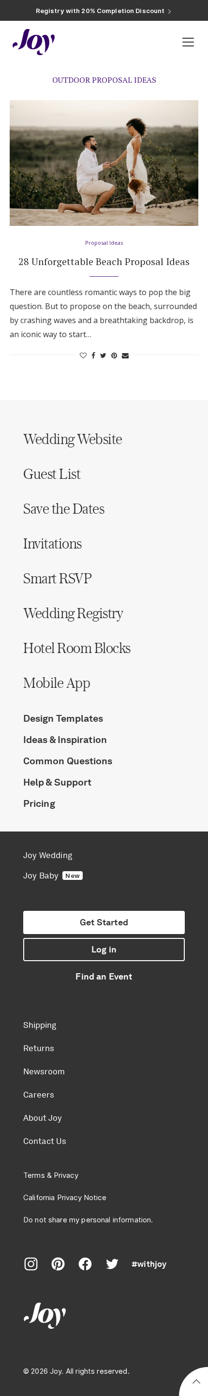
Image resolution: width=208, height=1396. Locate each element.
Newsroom (44, 1071)
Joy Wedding (47, 855)
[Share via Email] (125, 355)
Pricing (39, 803)
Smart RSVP (57, 578)
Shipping (39, 1025)
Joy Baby (51, 875)
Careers (38, 1094)
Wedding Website (72, 438)
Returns (38, 1048)
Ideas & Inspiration (65, 739)
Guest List (51, 473)
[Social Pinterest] (58, 1264)
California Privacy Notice (64, 1197)
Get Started (104, 922)
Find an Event (103, 976)
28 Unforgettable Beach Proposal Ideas (104, 261)
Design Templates (63, 718)
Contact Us (44, 1141)
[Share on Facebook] (93, 355)
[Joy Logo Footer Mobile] (104, 1317)
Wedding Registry (73, 613)
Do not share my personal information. (88, 1219)
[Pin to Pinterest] (114, 355)
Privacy (66, 1175)
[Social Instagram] (31, 1264)
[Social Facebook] (85, 1264)
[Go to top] (196, 1383)
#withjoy (149, 1264)
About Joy (42, 1118)
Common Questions (68, 761)
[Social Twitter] (112, 1264)
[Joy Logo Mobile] (34, 42)
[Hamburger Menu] (188, 42)
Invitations (52, 543)
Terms (34, 1175)
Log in (104, 949)
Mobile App (56, 682)
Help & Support (57, 782)
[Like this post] (83, 355)
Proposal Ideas (104, 242)
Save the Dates (63, 508)
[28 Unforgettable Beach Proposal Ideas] (104, 163)
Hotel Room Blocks (77, 647)
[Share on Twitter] (103, 355)
